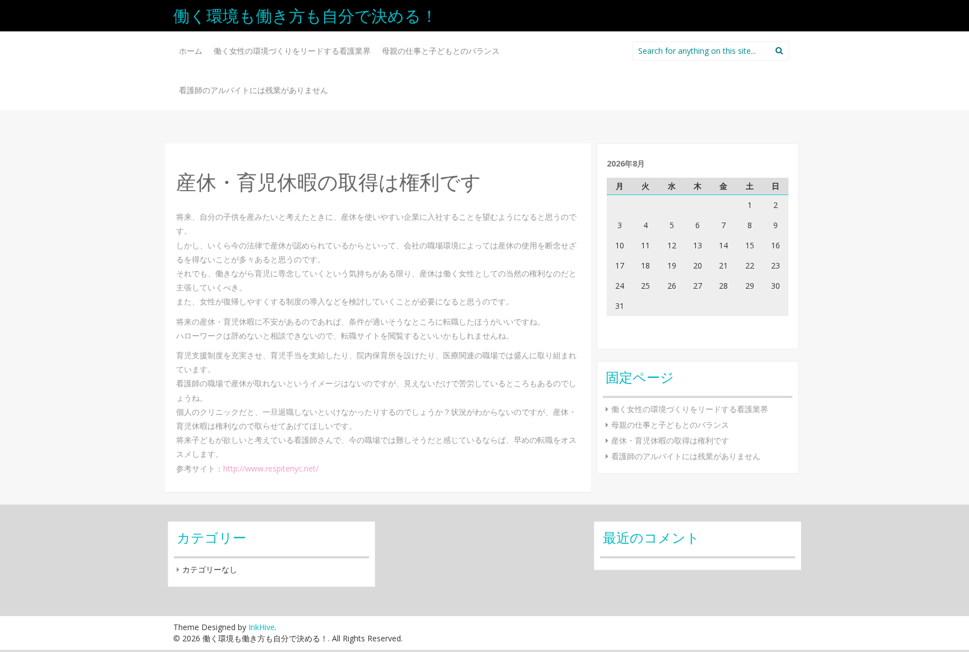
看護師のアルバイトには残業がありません (253, 90)
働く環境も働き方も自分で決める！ (305, 15)
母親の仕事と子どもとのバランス (441, 50)
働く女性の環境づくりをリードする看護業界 (292, 50)
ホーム (190, 50)
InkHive (261, 627)
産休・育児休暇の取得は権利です (670, 440)
